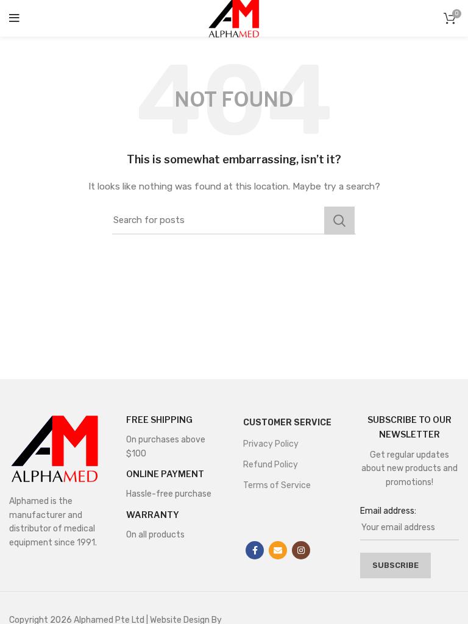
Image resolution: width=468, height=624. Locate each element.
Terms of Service (277, 485)
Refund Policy (270, 464)
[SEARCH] (339, 221)
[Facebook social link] (255, 550)
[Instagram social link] (301, 550)
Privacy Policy (271, 444)
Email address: (388, 511)
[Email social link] (278, 550)
